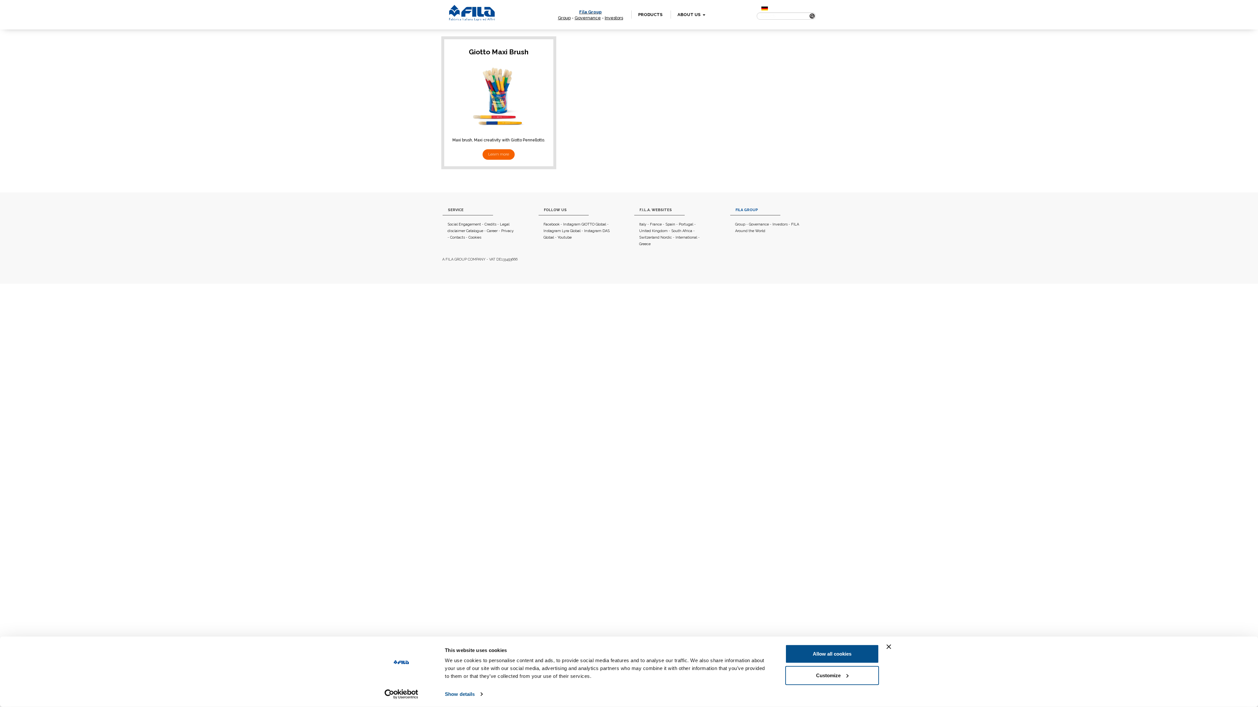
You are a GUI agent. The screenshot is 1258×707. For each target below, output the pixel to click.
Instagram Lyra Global (562, 231)
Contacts (457, 237)
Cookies (474, 237)
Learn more (498, 154)
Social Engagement (464, 224)
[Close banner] (888, 646)
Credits (490, 224)
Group (564, 17)
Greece (645, 244)
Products (650, 14)
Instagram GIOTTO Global (584, 224)
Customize (828, 675)
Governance (588, 17)
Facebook (551, 224)
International (686, 237)
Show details (460, 694)
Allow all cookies (832, 654)
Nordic (666, 237)
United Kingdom (653, 231)
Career (492, 231)
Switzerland (649, 237)
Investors (614, 17)
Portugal (686, 224)
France (656, 224)
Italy (642, 224)
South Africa (681, 231)
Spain (670, 224)
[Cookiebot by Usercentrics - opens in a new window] (401, 694)
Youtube (565, 237)
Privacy (507, 231)
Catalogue (474, 231)
